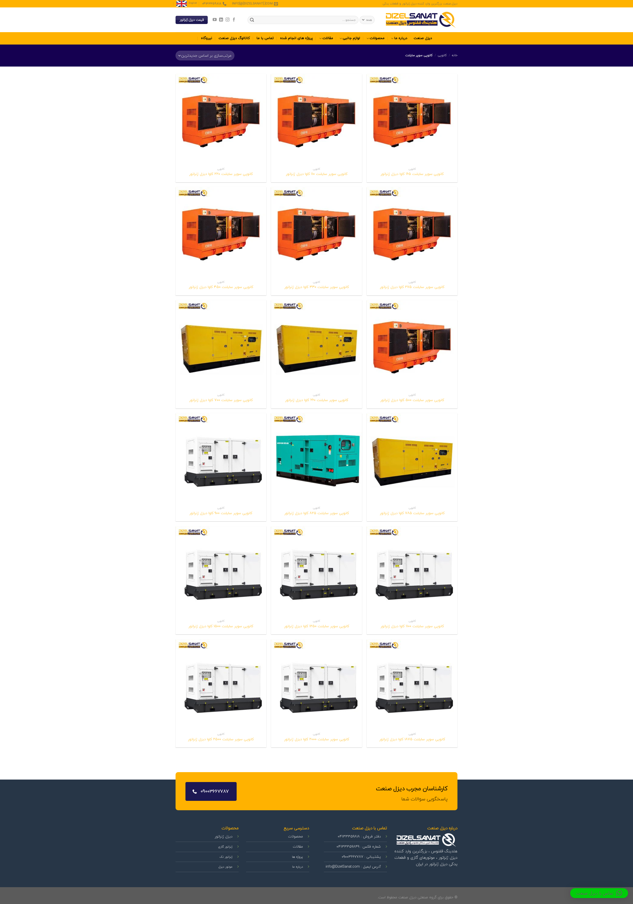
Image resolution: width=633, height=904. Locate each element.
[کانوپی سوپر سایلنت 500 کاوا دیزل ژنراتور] (412, 345)
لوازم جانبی (351, 38)
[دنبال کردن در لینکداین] (221, 20)
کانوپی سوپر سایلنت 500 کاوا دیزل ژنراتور (412, 400)
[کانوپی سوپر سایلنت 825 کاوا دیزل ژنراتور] (316, 458)
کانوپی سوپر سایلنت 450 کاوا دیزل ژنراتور (221, 287)
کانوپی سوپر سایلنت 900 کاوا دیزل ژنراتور (220, 513)
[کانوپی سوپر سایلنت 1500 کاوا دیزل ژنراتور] (221, 571)
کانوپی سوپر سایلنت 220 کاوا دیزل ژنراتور (221, 174)
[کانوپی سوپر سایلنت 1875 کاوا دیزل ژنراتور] (412, 684)
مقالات (327, 38)
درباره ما (400, 38)
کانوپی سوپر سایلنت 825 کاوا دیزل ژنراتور (316, 513)
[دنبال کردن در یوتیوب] (214, 20)
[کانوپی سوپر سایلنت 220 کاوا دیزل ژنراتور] (221, 119)
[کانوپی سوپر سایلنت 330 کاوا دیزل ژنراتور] (316, 232)
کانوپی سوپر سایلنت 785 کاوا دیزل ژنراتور (412, 513)
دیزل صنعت (423, 38)
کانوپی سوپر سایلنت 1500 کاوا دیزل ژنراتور (220, 626)
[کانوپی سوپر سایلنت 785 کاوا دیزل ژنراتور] (412, 458)
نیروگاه (206, 38)
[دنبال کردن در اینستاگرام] (227, 20)
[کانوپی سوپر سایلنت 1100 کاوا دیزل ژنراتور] (412, 571)
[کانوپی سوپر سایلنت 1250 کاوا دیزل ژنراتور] (316, 571)
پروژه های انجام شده (296, 38)
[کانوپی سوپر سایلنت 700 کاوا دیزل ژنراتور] (221, 345)
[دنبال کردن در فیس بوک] (234, 20)
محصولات (377, 38)
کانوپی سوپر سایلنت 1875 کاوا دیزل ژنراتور (412, 739)
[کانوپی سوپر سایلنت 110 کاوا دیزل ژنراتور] (316, 119)
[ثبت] (252, 20)
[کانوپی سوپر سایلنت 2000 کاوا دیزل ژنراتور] (316, 684)
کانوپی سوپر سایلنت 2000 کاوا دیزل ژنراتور (316, 739)
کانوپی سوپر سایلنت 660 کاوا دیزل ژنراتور (316, 400)
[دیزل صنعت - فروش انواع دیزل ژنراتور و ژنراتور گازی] (420, 20)
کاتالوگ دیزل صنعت (234, 38)
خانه (454, 55)
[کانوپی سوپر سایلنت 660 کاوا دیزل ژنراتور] (316, 345)
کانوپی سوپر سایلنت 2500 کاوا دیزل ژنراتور (221, 739)
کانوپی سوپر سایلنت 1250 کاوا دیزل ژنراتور (316, 626)
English (193, 3)
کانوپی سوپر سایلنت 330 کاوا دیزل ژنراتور (316, 287)
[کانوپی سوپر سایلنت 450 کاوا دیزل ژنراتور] (221, 232)
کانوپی (442, 55)
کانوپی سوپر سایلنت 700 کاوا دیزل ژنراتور (221, 400)
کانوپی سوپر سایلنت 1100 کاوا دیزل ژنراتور (412, 626)
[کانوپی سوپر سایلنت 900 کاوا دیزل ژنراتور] (221, 458)
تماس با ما (265, 38)
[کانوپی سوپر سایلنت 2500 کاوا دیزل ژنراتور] (221, 684)
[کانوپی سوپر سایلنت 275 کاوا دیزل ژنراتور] (412, 232)
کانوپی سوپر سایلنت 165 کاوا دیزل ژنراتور (412, 174)
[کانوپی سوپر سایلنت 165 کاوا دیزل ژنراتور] (412, 119)
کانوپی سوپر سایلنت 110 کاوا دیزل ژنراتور (316, 174)
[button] (599, 893)
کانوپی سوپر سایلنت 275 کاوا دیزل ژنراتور (412, 287)
